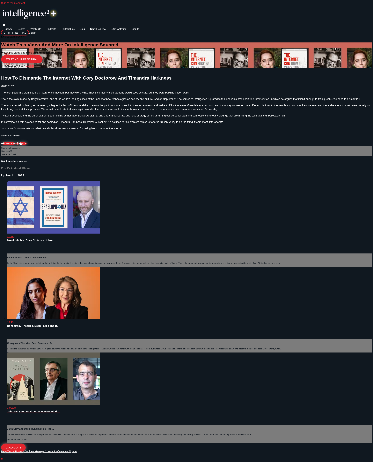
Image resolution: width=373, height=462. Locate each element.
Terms (11, 451)
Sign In (32, 33)
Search (22, 29)
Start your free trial (22, 59)
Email (23, 143)
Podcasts (51, 29)
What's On (35, 29)
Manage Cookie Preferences (52, 451)
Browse (9, 29)
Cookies (29, 451)
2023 (3, 85)
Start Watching (119, 29)
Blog (82, 29)
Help (4, 451)
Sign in (135, 29)
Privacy (19, 451)
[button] (4, 25)
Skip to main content (13, 3)
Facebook (8, 143)
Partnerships (68, 29)
